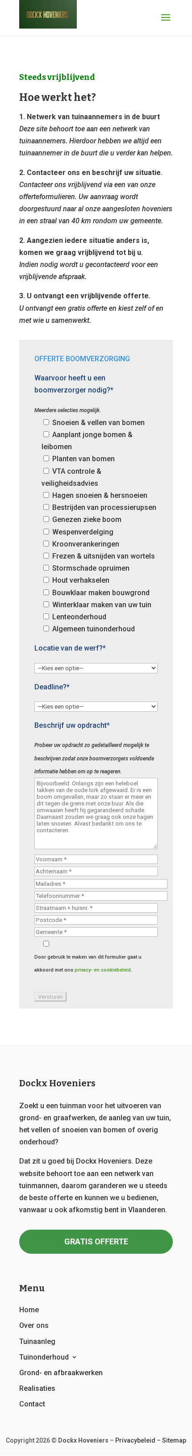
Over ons (34, 1325)
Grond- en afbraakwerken (61, 1372)
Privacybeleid (135, 1440)
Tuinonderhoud (44, 1357)
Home (29, 1310)
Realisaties (37, 1388)
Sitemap (174, 1440)
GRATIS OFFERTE (96, 1241)
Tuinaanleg (37, 1341)
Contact (32, 1404)
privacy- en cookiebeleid (103, 970)
